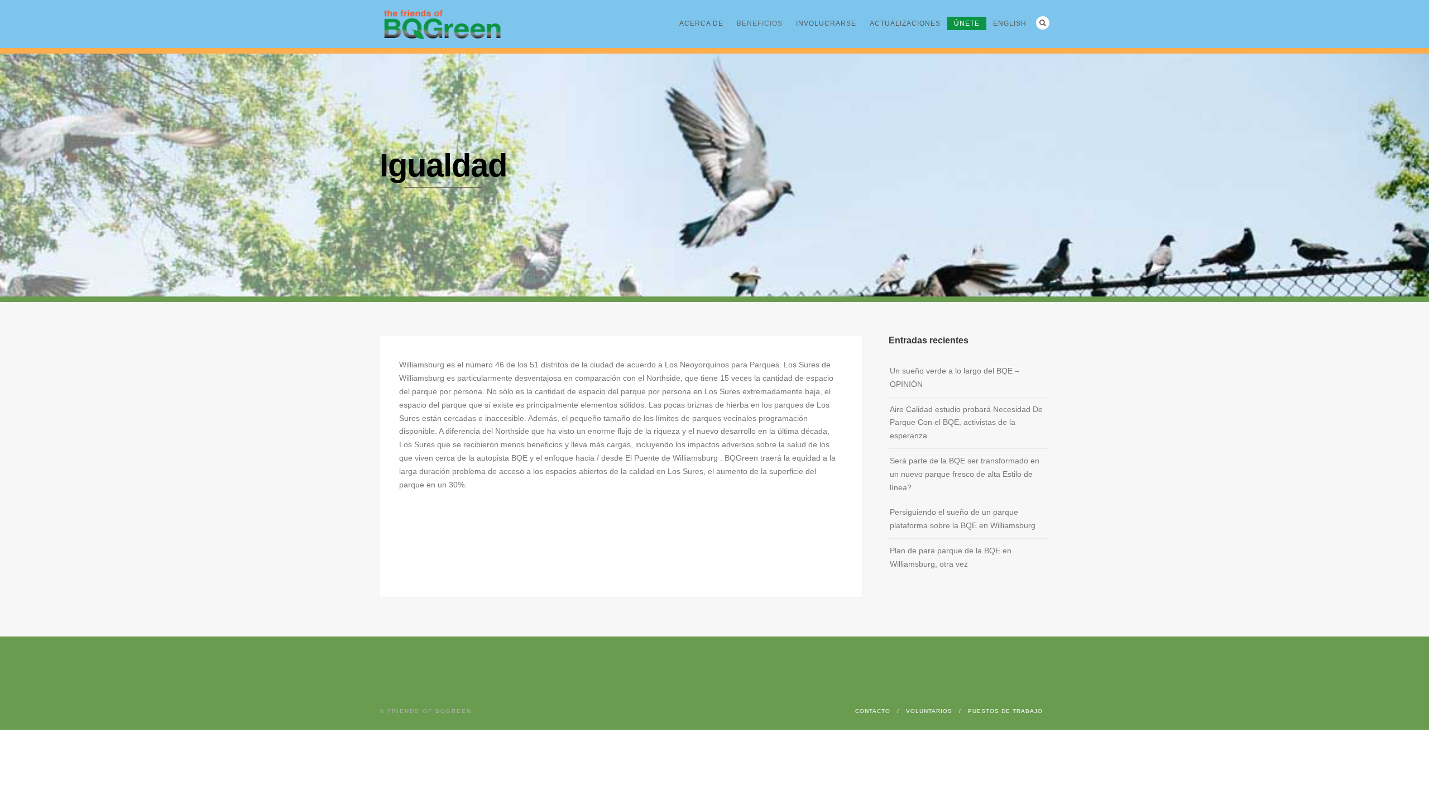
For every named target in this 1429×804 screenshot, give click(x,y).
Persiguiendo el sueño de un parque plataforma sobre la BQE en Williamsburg (962, 519)
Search (1042, 23)
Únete (967, 23)
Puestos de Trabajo (1005, 711)
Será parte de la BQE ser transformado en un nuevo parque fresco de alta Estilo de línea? (964, 474)
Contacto (872, 711)
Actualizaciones (905, 23)
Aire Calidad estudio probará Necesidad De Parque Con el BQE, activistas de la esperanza (966, 423)
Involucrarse (826, 23)
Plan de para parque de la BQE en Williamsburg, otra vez (950, 557)
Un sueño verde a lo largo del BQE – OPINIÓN (954, 377)
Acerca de (701, 23)
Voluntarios (929, 711)
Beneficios (760, 23)
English (1010, 23)
